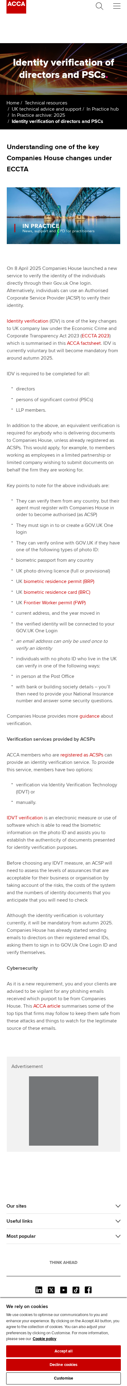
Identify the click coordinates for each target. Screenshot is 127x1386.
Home (12, 103)
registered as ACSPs (81, 755)
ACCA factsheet (84, 343)
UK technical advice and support (46, 109)
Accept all (63, 1351)
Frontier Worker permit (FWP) (55, 603)
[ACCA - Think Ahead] (16, 12)
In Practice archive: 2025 (38, 115)
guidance (90, 716)
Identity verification (27, 321)
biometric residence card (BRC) (57, 592)
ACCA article (46, 1006)
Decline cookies (64, 1364)
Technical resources (46, 103)
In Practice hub (103, 109)
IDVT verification (25, 818)
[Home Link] (63, 1262)
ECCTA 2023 (95, 336)
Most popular (21, 1236)
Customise (63, 1378)
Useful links (19, 1221)
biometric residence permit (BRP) (59, 581)
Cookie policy (44, 1338)
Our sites (16, 1206)
